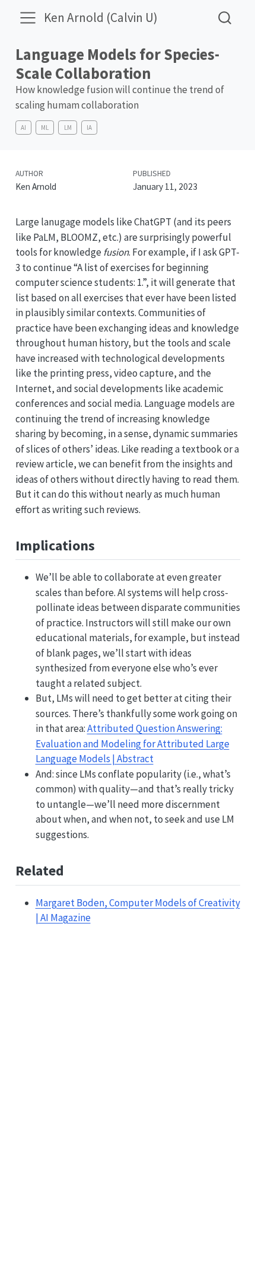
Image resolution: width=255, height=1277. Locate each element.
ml (45, 127)
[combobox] (225, 17)
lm (68, 127)
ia (89, 127)
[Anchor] (104, 544)
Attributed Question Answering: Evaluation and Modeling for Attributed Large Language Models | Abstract (133, 743)
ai (23, 127)
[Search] (224, 17)
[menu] (28, 18)
